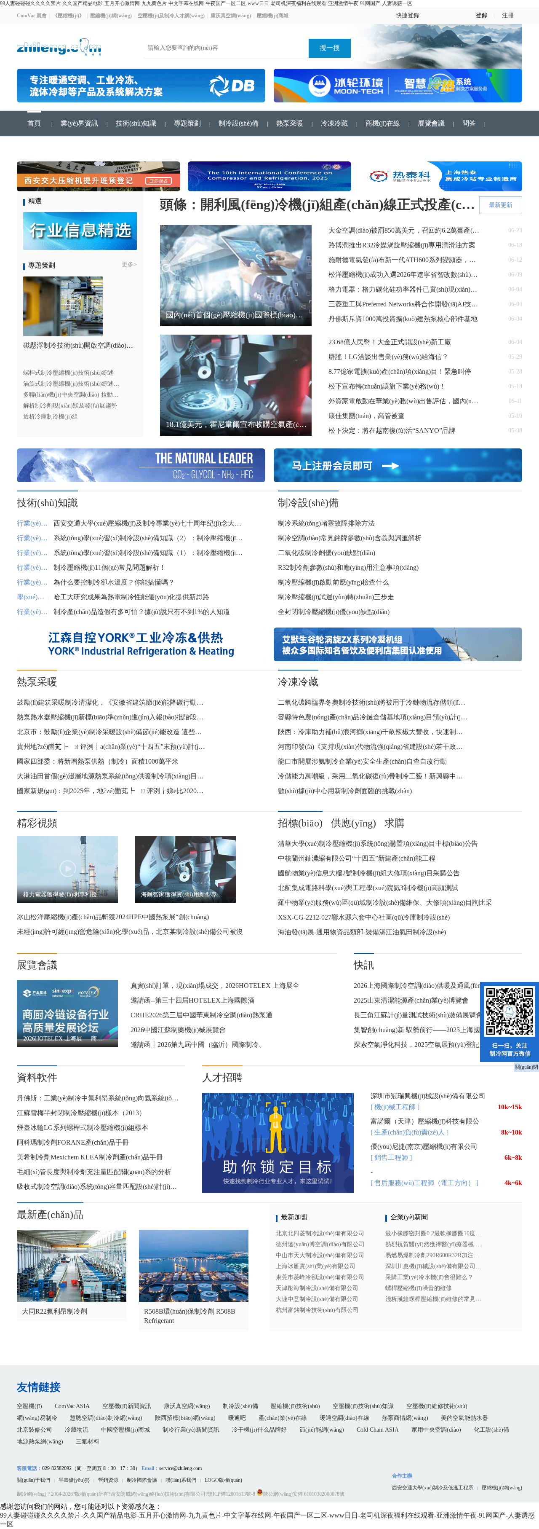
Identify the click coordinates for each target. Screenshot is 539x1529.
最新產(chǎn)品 (50, 1214)
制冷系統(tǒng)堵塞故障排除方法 (326, 523)
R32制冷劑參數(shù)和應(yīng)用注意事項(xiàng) (348, 567)
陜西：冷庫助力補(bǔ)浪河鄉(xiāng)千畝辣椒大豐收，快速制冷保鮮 (372, 731)
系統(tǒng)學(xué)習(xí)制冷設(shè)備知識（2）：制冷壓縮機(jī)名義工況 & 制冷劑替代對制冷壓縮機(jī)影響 (148, 538)
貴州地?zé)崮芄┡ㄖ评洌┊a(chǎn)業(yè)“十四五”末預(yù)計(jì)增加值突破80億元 (111, 746)
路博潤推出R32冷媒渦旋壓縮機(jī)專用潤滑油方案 (401, 245)
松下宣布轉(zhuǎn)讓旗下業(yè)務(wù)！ (387, 386)
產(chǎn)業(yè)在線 (283, 1418)
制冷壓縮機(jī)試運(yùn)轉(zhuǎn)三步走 (336, 597)
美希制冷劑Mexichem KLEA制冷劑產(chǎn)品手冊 (90, 1157)
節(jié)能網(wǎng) (321, 1430)
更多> (129, 264)
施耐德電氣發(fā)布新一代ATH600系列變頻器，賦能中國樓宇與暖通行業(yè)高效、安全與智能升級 (404, 259)
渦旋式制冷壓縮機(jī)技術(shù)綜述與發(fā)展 (81, 384)
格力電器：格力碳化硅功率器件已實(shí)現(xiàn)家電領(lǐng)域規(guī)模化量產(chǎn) (404, 289)
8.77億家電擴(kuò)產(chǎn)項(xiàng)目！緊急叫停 (399, 371)
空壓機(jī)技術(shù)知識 (363, 1406)
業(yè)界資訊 (79, 123)
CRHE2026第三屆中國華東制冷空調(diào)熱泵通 (201, 1015)
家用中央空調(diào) (436, 1430)
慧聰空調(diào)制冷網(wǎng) (106, 1418)
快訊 (364, 965)
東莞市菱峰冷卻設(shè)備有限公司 (320, 1277)
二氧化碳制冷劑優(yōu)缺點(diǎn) (326, 552)
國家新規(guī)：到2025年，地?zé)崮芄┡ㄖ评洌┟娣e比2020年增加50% (111, 790)
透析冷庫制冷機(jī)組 (50, 416)
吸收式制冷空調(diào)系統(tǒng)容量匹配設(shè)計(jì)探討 (99, 1186)
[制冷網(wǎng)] (59, 59)
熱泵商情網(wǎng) (405, 1418)
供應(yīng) (353, 823)
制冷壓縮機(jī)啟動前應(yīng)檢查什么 (333, 582)
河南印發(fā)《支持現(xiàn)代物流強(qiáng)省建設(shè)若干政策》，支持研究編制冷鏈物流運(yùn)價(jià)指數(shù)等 (372, 746)
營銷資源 (108, 1480)
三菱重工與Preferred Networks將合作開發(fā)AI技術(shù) (404, 304)
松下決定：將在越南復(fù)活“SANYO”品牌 (392, 430)
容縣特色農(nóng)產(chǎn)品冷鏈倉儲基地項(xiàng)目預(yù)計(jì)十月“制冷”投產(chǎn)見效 (372, 717)
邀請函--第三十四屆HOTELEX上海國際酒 (192, 1000)
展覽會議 (431, 123)
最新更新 (500, 205)
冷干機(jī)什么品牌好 (259, 1430)
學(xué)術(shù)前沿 (32, 597)
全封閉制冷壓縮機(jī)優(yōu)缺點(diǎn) (334, 611)
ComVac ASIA (72, 1406)
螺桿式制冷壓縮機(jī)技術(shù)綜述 (68, 373)
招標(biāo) (300, 823)
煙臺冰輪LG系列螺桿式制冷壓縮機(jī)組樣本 (82, 1127)
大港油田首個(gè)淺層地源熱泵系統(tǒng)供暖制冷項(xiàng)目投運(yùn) (111, 776)
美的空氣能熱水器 (464, 1418)
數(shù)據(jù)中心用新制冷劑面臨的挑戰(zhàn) (345, 790)
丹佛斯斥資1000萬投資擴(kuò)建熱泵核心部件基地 (403, 318)
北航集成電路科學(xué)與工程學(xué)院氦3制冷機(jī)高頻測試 (368, 887)
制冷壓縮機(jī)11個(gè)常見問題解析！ (109, 567)
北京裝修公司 (34, 1430)
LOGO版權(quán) (223, 1480)
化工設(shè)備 (491, 1430)
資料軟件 (37, 1077)
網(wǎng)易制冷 (37, 1418)
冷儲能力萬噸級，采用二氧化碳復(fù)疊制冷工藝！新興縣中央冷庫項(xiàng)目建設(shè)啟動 (372, 776)
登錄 (482, 15)
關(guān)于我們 (33, 1480)
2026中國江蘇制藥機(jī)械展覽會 (178, 1029)
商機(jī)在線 (383, 123)
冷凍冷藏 (334, 123)
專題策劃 (187, 123)
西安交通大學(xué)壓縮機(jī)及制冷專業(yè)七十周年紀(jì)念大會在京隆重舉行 (148, 523)
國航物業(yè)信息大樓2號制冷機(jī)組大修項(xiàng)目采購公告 (369, 873)
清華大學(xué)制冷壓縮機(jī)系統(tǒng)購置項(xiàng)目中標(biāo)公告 (378, 843)
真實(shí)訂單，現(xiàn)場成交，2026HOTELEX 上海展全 (215, 985)
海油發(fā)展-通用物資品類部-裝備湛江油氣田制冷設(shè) (362, 932)
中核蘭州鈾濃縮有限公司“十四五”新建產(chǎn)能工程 (356, 858)
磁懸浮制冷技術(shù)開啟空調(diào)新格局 (85, 345)
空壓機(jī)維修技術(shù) (436, 1406)
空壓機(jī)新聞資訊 (126, 1406)
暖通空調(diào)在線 (344, 1418)
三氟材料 (87, 1441)
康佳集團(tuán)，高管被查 (366, 415)
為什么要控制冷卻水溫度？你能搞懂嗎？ (114, 582)
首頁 (34, 123)
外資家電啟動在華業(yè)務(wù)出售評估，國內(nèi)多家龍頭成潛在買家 (404, 401)
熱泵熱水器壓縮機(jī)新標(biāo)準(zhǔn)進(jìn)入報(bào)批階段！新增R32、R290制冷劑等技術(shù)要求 (111, 717)
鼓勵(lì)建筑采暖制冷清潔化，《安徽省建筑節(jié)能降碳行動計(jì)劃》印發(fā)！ (111, 702)
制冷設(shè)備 (239, 123)
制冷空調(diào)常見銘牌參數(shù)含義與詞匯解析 (350, 538)
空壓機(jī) (29, 1406)
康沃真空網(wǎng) (187, 1406)
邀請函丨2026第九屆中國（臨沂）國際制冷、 (198, 1044)
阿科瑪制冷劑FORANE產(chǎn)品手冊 (73, 1142)
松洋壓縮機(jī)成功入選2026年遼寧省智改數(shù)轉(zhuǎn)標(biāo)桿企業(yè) (404, 274)
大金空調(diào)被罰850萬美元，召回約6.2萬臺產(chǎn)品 (404, 230)
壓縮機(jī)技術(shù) (295, 1406)
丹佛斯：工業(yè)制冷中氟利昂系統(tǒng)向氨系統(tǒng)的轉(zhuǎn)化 (99, 1098)
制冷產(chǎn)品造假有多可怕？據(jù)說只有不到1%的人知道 (141, 611)
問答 (469, 123)
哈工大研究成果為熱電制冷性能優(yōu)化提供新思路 (131, 597)
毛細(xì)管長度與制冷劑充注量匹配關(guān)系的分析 (94, 1171)
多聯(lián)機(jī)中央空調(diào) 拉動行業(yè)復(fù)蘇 (89, 395)
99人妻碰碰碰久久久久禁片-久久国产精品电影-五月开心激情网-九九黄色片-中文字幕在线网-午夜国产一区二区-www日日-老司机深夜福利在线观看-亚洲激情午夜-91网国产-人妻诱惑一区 (206, 3)
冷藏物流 (76, 1430)
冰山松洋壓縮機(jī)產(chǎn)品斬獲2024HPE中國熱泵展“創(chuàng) (113, 916)
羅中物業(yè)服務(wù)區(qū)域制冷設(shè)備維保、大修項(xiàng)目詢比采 (385, 902)
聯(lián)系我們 (180, 1480)
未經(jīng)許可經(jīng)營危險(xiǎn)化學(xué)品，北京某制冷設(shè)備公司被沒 (130, 931)
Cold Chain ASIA (378, 1430)
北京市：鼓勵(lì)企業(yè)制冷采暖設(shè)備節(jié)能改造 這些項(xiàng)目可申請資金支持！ (111, 731)
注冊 (508, 14)
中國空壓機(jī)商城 (125, 1430)
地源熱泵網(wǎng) (40, 1441)
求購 (394, 823)
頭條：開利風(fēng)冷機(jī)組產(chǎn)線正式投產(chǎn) (318, 204)
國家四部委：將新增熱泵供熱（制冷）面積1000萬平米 (98, 761)
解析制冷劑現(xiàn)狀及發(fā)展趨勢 (70, 405)
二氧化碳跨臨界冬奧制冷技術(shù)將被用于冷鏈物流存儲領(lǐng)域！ (372, 702)
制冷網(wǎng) (31, 1494)
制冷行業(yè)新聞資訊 (191, 1430)
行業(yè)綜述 (32, 523)
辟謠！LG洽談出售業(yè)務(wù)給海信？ (388, 356)
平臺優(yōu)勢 (74, 1480)
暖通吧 (237, 1418)
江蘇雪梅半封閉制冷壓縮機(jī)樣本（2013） (81, 1112)
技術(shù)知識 (136, 123)
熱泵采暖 (289, 123)
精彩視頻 (37, 823)
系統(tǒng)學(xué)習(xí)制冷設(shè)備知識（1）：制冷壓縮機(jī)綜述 (148, 552)
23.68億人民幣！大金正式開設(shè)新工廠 (389, 342)
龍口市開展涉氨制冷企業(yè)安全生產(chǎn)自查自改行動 (362, 761)
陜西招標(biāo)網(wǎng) (185, 1418)
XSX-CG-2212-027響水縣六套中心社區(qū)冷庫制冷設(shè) (364, 917)
